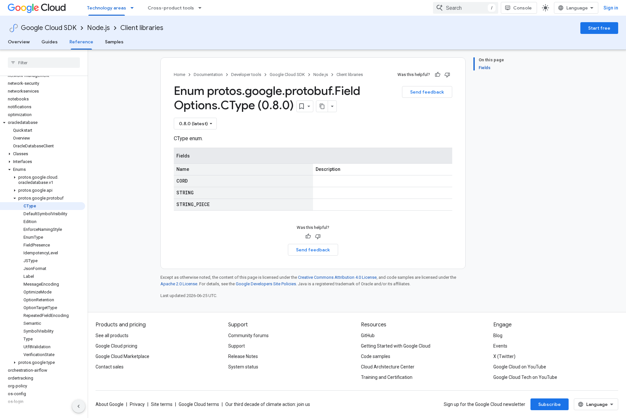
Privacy (137, 404)
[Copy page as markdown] (322, 106)
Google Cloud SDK (49, 28)
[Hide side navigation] (78, 406)
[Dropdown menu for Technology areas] (134, 8)
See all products (112, 335)
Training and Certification (386, 377)
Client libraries (141, 28)
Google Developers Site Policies (266, 283)
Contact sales (110, 366)
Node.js (98, 28)
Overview (19, 42)
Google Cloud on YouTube (519, 366)
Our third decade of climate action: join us (267, 404)
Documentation (208, 74)
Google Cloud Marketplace (122, 356)
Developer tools (246, 74)
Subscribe (549, 404)
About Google (110, 404)
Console (522, 8)
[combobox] (465, 8)
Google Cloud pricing (116, 346)
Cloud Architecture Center (387, 366)
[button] (42, 123)
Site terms (161, 404)
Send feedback (427, 92)
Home (179, 74)
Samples (114, 42)
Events (500, 346)
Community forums (248, 335)
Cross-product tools (171, 8)
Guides (49, 42)
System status (243, 366)
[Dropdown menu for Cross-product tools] (202, 8)
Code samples (375, 356)
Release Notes (243, 356)
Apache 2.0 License (178, 283)
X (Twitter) (504, 356)
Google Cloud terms (199, 404)
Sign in (611, 7)
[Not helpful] (447, 75)
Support (236, 346)
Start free (599, 28)
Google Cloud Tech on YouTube (525, 377)
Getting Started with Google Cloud (395, 346)
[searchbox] (44, 62)
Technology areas (106, 8)
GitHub (368, 335)
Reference (81, 42)
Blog (497, 335)
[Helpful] (437, 75)
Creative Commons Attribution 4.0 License (337, 277)
